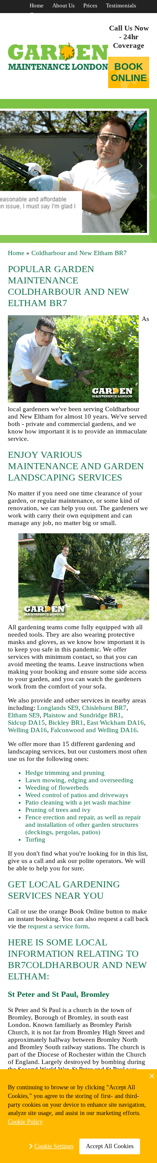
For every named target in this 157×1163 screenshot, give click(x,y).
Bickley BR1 (65, 722)
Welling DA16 (27, 729)
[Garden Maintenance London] (58, 56)
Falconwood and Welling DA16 (94, 729)
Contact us (42, 14)
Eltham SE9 (24, 715)
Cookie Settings (53, 1146)
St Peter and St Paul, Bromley (58, 994)
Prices (90, 5)
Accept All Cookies (109, 1146)
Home (37, 5)
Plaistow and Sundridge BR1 (82, 715)
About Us (63, 5)
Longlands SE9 (57, 707)
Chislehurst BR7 (104, 707)
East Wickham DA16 (115, 722)
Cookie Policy (25, 1122)
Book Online (129, 72)
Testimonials (121, 5)
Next (140, 166)
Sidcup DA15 (26, 722)
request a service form (58, 926)
